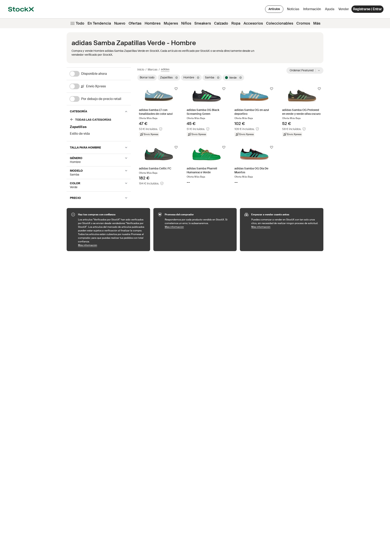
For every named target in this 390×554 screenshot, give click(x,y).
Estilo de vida (80, 133)
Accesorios (253, 23)
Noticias (293, 9)
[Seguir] (176, 89)
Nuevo (119, 23)
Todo (80, 23)
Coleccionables (279, 23)
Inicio (140, 69)
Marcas (152, 69)
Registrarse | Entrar (367, 9)
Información (313, 10)
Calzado (221, 23)
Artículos (274, 9)
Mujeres (171, 23)
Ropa (235, 23)
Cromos (303, 23)
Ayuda (329, 9)
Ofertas (135, 23)
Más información (112, 245)
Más (316, 23)
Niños (186, 23)
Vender (343, 9)
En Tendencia (99, 23)
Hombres (152, 23)
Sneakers (202, 23)
